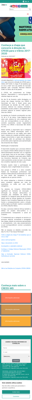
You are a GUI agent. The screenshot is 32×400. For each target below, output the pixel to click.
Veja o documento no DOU (9, 243)
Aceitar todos (16, 392)
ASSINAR (16, 360)
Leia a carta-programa (8, 240)
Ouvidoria (24, 6)
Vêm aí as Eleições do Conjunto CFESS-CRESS (15, 268)
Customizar (16, 396)
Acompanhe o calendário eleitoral (11, 246)
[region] (16, 390)
